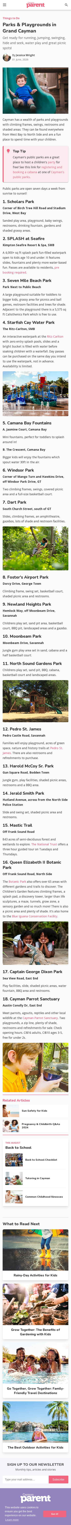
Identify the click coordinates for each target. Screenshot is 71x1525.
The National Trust (44, 844)
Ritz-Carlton (55, 336)
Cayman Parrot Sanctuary (40, 1018)
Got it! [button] (54, 1514)
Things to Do (11, 18)
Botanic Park (17, 882)
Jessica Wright (25, 55)
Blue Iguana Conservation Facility (34, 916)
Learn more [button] (12, 1519)
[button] (4, 4)
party (51, 162)
